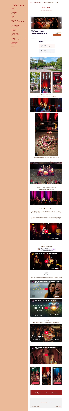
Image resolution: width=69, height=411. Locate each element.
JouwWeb (55, 393)
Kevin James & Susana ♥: (38, 2)
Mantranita (18, 5)
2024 (44, 2)
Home (31, 2)
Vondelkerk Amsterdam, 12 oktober (52, 2)
